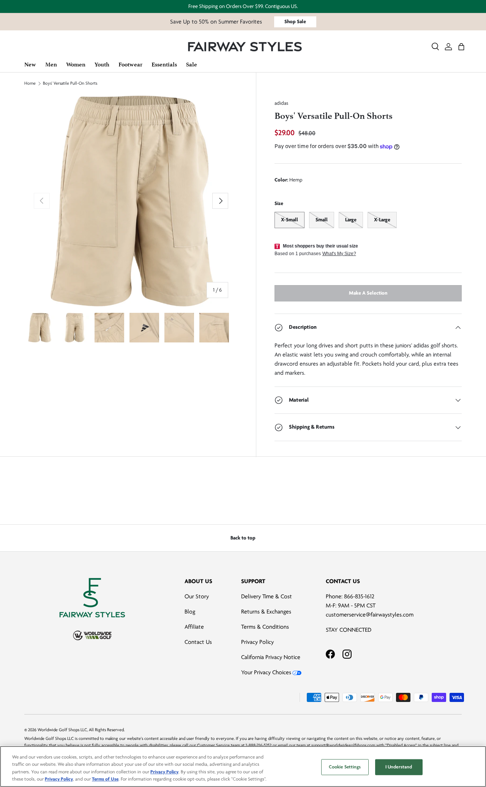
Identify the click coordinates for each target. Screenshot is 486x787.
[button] (461, 47)
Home (30, 83)
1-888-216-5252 (258, 745)
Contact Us (198, 642)
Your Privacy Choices (266, 672)
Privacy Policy (257, 642)
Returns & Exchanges (266, 611)
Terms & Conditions (265, 626)
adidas (281, 103)
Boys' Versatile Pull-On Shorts (70, 83)
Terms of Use (105, 779)
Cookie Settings (345, 767)
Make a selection (368, 293)
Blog (190, 611)
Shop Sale (295, 21)
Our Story (197, 596)
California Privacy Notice (270, 657)
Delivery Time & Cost (266, 596)
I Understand (398, 767)
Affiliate (194, 626)
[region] (243, 766)
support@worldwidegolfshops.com (343, 745)
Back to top (243, 538)
